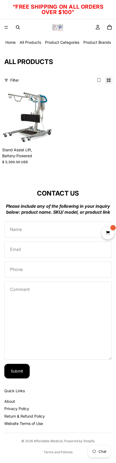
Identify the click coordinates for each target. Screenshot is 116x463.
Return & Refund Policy (24, 416)
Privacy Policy (16, 408)
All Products (30, 42)
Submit (17, 371)
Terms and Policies (58, 452)
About (9, 401)
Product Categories (62, 42)
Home (10, 42)
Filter (14, 80)
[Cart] (109, 27)
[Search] (18, 27)
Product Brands (97, 42)
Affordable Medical (48, 441)
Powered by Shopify (79, 441)
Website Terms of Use (23, 423)
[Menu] (6, 27)
